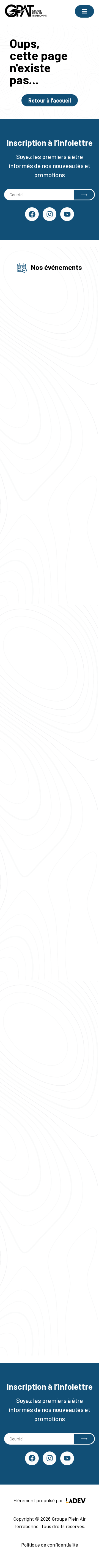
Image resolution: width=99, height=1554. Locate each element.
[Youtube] (67, 214)
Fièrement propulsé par (38, 1500)
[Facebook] (32, 214)
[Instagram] (49, 214)
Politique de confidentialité (49, 1545)
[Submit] (84, 194)
